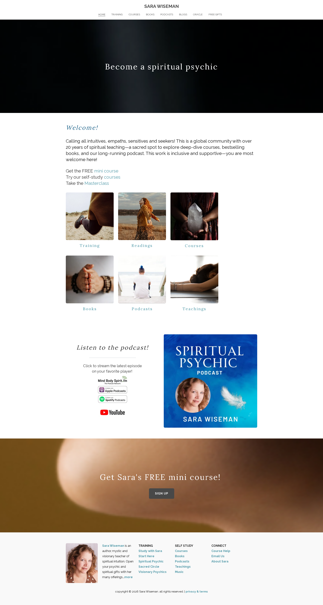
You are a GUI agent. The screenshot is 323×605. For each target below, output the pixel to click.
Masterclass (96, 183)
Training (90, 245)
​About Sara (219, 561)
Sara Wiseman (113, 546)
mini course (106, 171)
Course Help (220, 551)
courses (112, 177)
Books (90, 308)
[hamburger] (49, 6)
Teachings (194, 308)
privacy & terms (197, 591)
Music (179, 572)
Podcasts (142, 308)
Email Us (217, 556)
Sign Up (161, 493)
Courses (194, 245)
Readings (142, 245)
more (128, 577)
